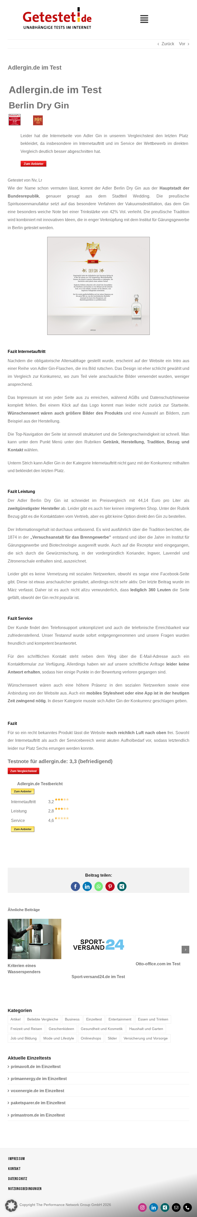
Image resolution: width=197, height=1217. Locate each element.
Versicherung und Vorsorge (146, 1025)
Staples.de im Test (25, 964)
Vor (182, 44)
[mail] (176, 1194)
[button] (11, 943)
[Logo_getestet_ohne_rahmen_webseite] (56, 6)
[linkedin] (153, 1194)
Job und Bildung (24, 1025)
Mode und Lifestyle (58, 1025)
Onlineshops (91, 1025)
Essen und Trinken (153, 1006)
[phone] (187, 1194)
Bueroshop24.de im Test (159, 964)
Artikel (16, 1006)
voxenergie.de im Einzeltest (37, 1078)
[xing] (165, 1194)
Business (72, 1006)
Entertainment (120, 1006)
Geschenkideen (61, 1016)
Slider (112, 1025)
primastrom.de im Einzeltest (38, 1102)
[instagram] (142, 1194)
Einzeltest (94, 1006)
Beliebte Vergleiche (42, 1006)
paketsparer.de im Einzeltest (38, 1090)
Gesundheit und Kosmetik (102, 1016)
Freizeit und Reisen (26, 1016)
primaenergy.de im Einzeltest (39, 1066)
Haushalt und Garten (146, 1016)
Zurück (168, 44)
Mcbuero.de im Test (91, 964)
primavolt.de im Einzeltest (36, 1054)
